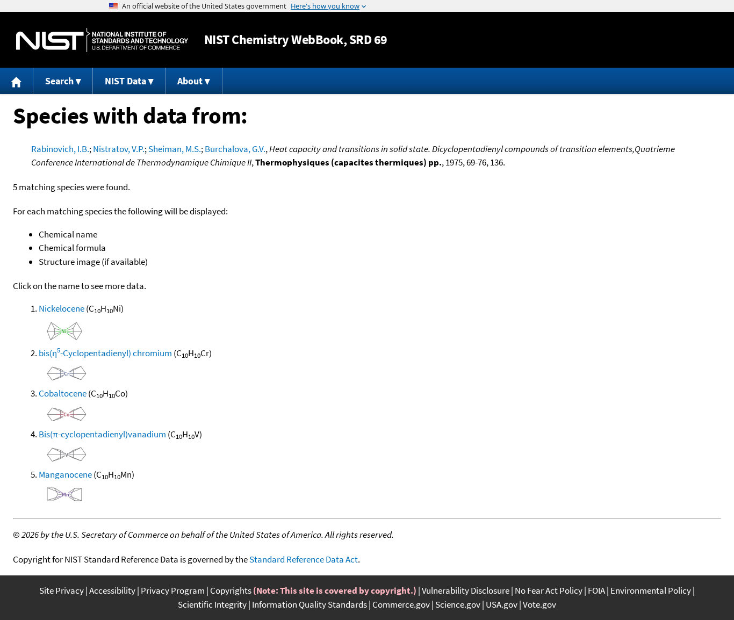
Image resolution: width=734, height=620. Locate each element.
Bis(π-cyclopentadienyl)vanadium (102, 434)
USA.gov (501, 604)
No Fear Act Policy (548, 590)
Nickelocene (61, 308)
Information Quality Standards (309, 604)
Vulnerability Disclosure (465, 590)
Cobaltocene (63, 393)
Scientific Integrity (212, 604)
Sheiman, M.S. (174, 149)
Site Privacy (61, 590)
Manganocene (65, 474)
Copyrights (230, 590)
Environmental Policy (650, 590)
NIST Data (125, 81)
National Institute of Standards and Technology (102, 40)
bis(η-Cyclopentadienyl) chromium (105, 353)
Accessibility (112, 590)
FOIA (596, 590)
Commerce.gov (401, 604)
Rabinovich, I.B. (60, 149)
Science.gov (457, 604)
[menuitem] (16, 81)
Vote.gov (539, 604)
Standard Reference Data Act (303, 559)
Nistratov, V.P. (119, 149)
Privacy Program (173, 590)
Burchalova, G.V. (235, 149)
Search (59, 81)
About (190, 81)
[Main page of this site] (16, 81)
